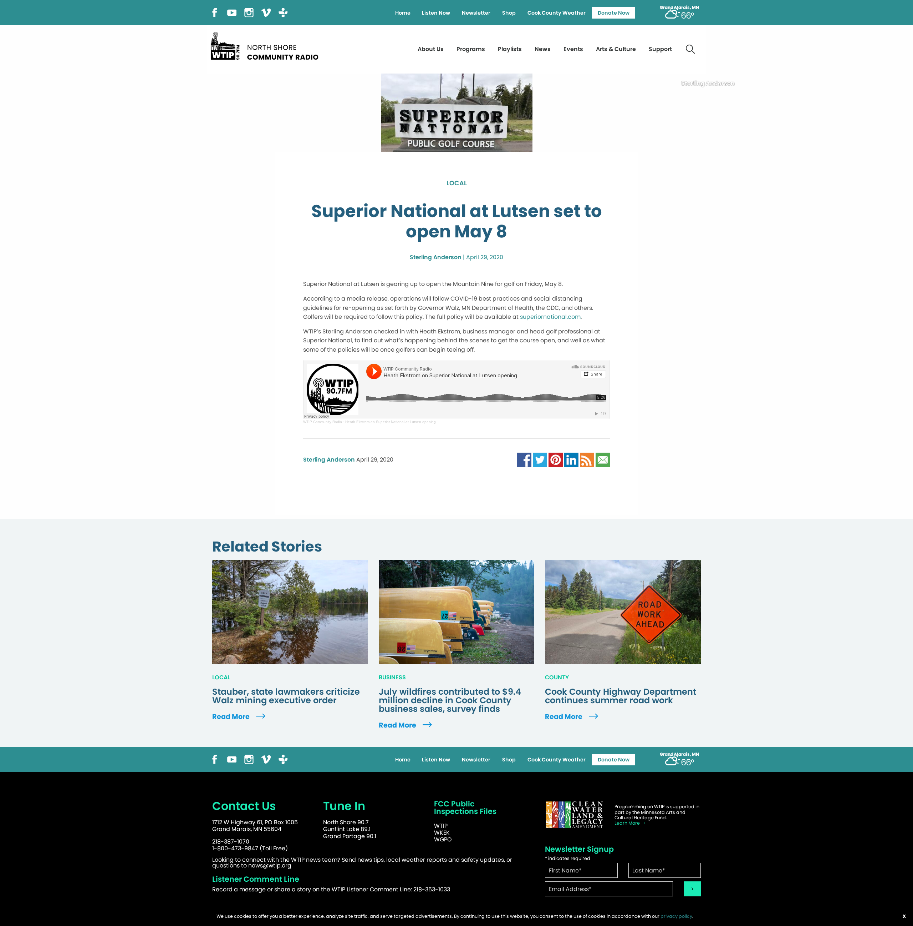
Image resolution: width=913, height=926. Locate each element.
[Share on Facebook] (524, 459)
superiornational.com (550, 317)
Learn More (627, 823)
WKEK (442, 833)
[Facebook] (215, 12)
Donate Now (613, 12)
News (543, 49)
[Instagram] (249, 12)
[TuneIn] (283, 12)
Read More (231, 716)
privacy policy (676, 916)
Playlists (510, 49)
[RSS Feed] (587, 459)
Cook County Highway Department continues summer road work (620, 696)
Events (573, 49)
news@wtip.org (269, 865)
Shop (509, 12)
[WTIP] (267, 45)
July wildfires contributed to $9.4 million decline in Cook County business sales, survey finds (450, 700)
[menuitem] (402, 12)
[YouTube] (232, 12)
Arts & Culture (616, 49)
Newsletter (476, 12)
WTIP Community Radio (322, 422)
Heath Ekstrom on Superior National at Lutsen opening (390, 422)
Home (402, 12)
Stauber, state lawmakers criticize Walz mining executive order (286, 696)
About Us (431, 49)
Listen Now (436, 12)
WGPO (443, 839)
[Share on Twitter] (540, 459)
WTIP (441, 826)
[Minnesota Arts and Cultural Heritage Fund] (574, 814)
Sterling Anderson (435, 257)
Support (660, 49)
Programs (470, 49)
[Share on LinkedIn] (571, 459)
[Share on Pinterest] (556, 459)
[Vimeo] (266, 12)
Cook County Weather (556, 12)
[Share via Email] (603, 459)
